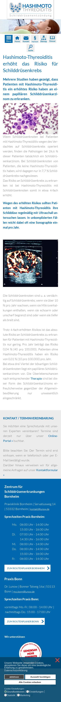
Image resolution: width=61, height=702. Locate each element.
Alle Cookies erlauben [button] (30, 682)
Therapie (36, 378)
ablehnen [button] (14, 677)
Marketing (25, 695)
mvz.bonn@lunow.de (23, 591)
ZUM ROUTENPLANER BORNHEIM (26, 568)
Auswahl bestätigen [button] (40, 677)
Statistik (11, 695)
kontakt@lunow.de (39, 509)
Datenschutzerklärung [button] (15, 670)
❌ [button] (57, 660)
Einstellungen (36, 692)
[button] (34, 667)
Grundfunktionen (15, 692)
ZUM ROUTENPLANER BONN (23, 621)
